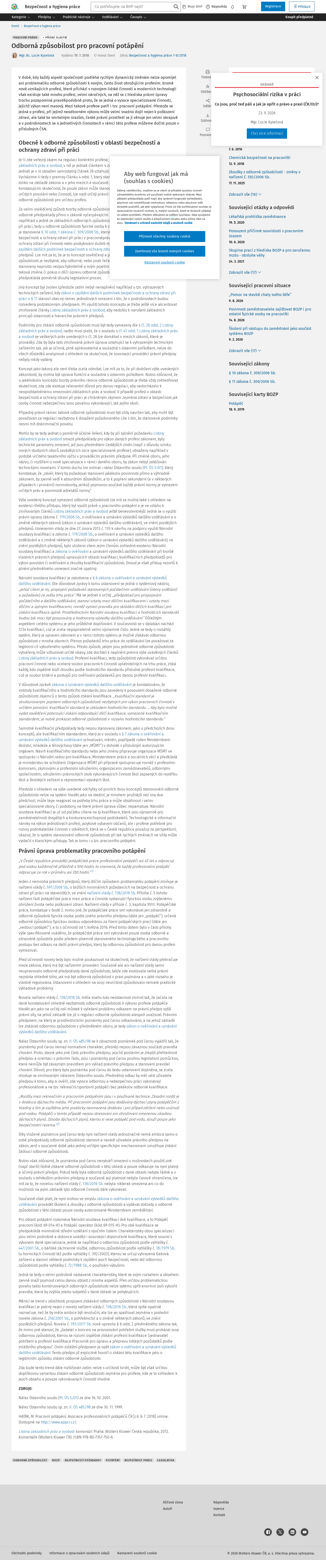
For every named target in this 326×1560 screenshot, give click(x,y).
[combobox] (136, 6)
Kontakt (219, 1515)
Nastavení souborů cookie (137, 1553)
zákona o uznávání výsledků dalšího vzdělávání (92, 684)
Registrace (273, 6)
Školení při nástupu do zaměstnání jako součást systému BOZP (270, 331)
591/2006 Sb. (57, 887)
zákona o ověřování (72, 551)
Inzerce (218, 1509)
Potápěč (236, 403)
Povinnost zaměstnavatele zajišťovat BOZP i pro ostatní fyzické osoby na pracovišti (270, 311)
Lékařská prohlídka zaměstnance (257, 216)
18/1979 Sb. (165, 1248)
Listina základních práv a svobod (46, 1431)
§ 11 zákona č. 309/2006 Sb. (252, 381)
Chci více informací (267, 133)
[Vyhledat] (176, 7)
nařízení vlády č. (100, 893)
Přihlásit (304, 7)
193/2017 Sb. (81, 1324)
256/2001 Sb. (58, 1318)
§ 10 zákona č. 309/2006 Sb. (252, 373)
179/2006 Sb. (69, 517)
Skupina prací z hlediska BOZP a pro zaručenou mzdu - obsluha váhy (269, 253)
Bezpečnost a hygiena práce (42, 26)
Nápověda (219, 7)
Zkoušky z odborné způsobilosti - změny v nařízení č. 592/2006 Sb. (264, 174)
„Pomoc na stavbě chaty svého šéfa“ (260, 294)
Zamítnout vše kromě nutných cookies (165, 251)
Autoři (167, 1509)
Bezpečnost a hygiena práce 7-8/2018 (157, 55)
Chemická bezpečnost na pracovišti (259, 157)
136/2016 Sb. (125, 893)
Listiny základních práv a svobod (77, 310)
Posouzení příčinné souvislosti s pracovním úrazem (266, 233)
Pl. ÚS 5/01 (153, 467)
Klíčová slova (173, 1502)
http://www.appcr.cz (57, 1422)
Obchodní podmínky (26, 1553)
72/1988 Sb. (78, 1265)
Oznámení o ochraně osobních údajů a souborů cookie (158, 223)
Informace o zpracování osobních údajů (79, 1553)
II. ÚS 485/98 (80, 1041)
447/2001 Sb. (29, 1248)
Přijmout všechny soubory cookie (164, 236)
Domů (15, 26)
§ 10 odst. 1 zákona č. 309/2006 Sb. (70, 232)
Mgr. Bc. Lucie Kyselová (36, 55)
